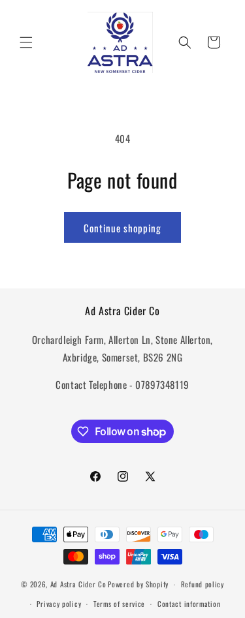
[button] (26, 42)
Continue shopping (122, 228)
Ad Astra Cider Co (78, 584)
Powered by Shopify (138, 584)
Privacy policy (59, 603)
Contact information (188, 603)
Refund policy (202, 584)
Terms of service (119, 603)
